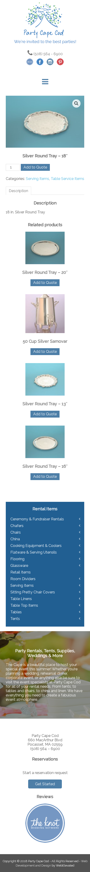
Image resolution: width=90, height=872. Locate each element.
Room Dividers (23, 579)
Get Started (45, 784)
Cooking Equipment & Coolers (36, 545)
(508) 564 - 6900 (48, 54)
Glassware (19, 565)
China (15, 539)
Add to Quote (35, 167)
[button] (76, 103)
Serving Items (37, 179)
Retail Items (20, 572)
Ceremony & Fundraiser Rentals (37, 519)
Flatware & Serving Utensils (33, 552)
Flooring (17, 559)
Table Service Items (67, 179)
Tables (16, 612)
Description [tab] (18, 191)
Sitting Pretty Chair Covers (32, 592)
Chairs (15, 532)
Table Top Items (24, 605)
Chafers (17, 526)
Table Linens (21, 599)
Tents (15, 619)
